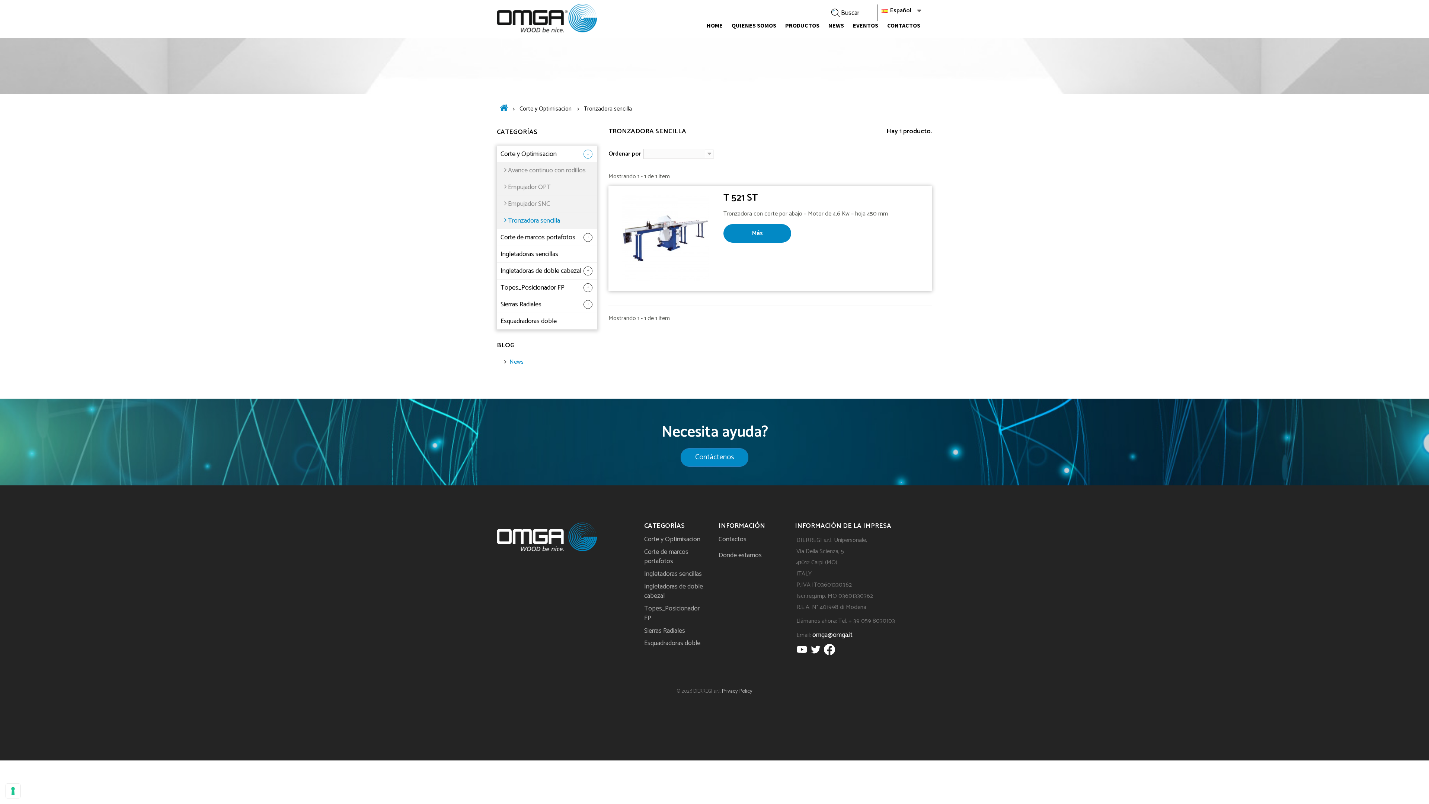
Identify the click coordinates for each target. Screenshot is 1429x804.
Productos (802, 25)
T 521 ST (740, 198)
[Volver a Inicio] (504, 109)
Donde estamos (740, 555)
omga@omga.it (832, 635)
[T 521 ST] (665, 238)
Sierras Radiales (521, 304)
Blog (506, 345)
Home (715, 25)
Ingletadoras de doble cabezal (541, 271)
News (836, 25)
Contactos (903, 25)
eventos (865, 25)
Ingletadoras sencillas (529, 254)
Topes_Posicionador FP (533, 287)
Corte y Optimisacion (529, 154)
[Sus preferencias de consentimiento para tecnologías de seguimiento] (13, 791)
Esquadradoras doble (529, 321)
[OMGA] (547, 18)
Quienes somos (754, 25)
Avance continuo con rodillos (547, 170)
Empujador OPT (529, 187)
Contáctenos (714, 457)
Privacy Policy (737, 691)
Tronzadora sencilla (534, 220)
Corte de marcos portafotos (538, 237)
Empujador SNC (529, 204)
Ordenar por (624, 154)
